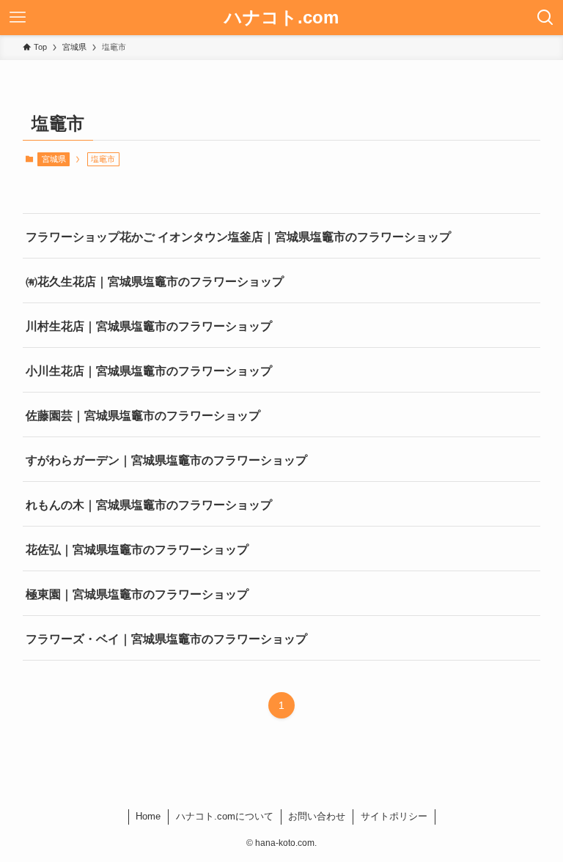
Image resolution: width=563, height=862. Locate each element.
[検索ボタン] (545, 17)
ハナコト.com (281, 17)
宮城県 (54, 159)
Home (148, 816)
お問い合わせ (316, 816)
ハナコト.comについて (224, 816)
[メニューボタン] (17, 17)
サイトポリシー (394, 816)
